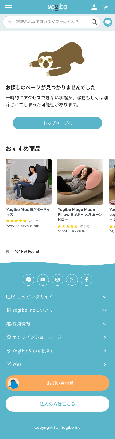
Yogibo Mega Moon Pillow (80, 215)
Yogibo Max (28, 212)
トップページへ (57, 123)
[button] (51, 22)
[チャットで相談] (107, 22)
